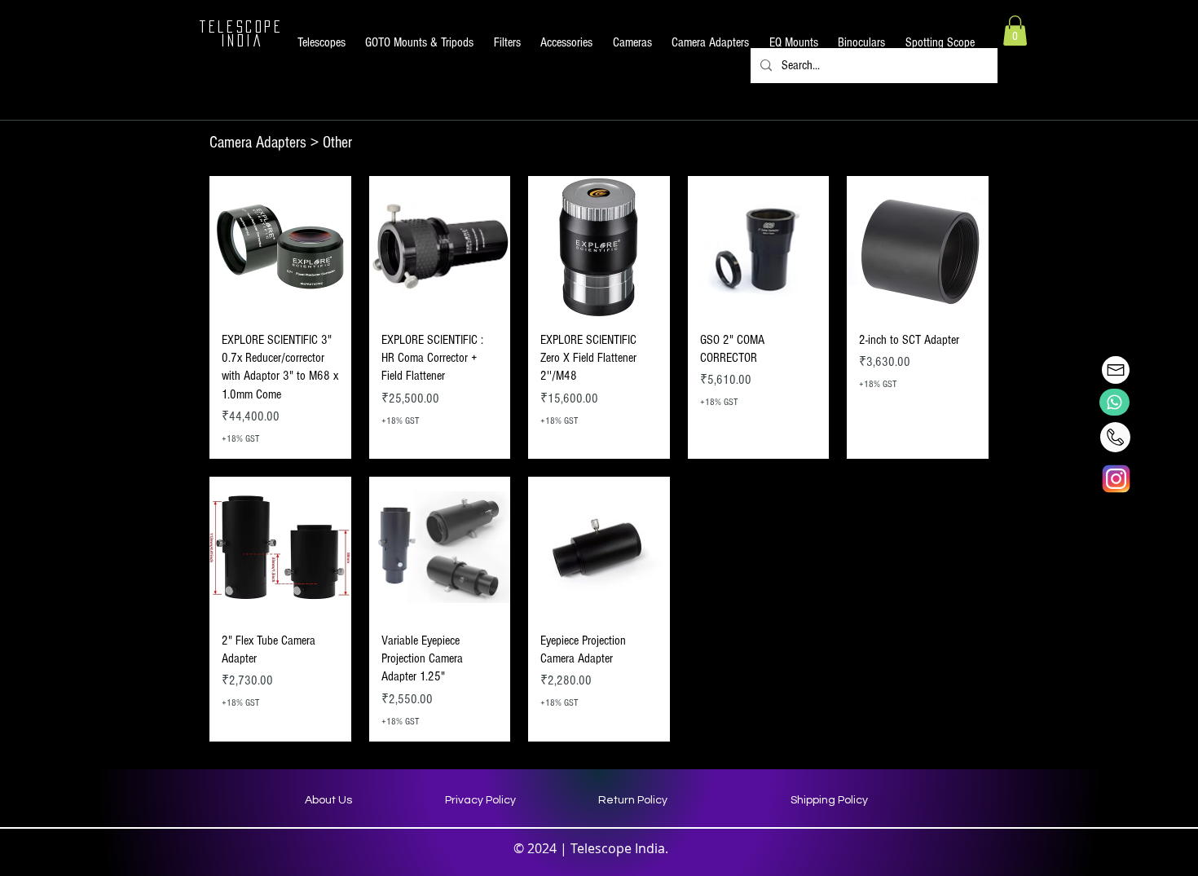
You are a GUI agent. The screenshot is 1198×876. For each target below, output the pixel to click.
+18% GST (240, 439)
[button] (321, 43)
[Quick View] (280, 247)
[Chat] (1114, 402)
